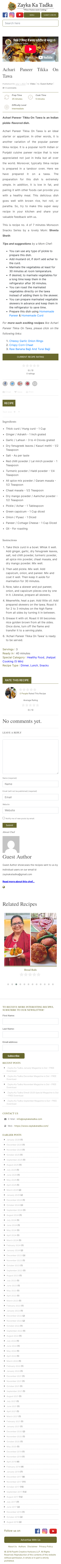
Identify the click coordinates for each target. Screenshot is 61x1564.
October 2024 (13, 1205)
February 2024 (14, 1245)
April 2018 (11, 1461)
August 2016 (12, 1522)
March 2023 (12, 1300)
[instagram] (11, 14)
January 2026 (13, 1139)
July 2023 (11, 1280)
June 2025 (12, 1175)
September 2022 (14, 1331)
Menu (32, 15)
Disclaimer (32, 1546)
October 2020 (13, 1441)
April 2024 (11, 1235)
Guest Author (46, 84)
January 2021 (13, 1426)
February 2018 (13, 1466)
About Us (12, 1546)
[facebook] (5, 14)
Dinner (25, 665)
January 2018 (13, 1471)
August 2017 (12, 1497)
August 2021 (12, 1396)
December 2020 (14, 1431)
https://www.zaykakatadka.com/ (31, 1125)
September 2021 (14, 1391)
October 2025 (13, 1155)
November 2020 (14, 1436)
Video (32, 84)
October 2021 (13, 1386)
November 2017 (14, 1481)
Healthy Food (35, 657)
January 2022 (13, 1371)
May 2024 (11, 1230)
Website (6, 804)
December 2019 (14, 1451)
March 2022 (12, 1361)
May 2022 (11, 1351)
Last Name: (8, 1028)
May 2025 (11, 1180)
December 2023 (14, 1255)
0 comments (10, 88)
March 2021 (12, 1416)
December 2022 (14, 1315)
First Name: (9, 1015)
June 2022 (12, 1346)
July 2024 (11, 1220)
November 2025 (14, 1149)
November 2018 (14, 1456)
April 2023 (11, 1295)
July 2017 (11, 1502)
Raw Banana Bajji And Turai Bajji (29, 349)
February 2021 (13, 1421)
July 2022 (11, 1341)
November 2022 (14, 1321)
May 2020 (11, 1446)
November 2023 (14, 1260)
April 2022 (11, 1356)
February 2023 (14, 1305)
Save (19, 392)
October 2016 (13, 1517)
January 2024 (13, 1250)
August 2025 (13, 1165)
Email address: (10, 1042)
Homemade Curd (32, 315)
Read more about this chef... (19, 881)
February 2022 (14, 1366)
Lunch (34, 665)
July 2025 (11, 1170)
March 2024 (12, 1240)
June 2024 (12, 1225)
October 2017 (13, 1487)
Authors (22, 1546)
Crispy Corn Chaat (21, 345)
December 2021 (14, 1376)
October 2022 (13, 1326)
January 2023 (13, 1310)
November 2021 (14, 1381)
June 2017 (12, 1507)
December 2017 (14, 1476)
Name (10, 778)
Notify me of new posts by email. (20, 818)
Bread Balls (30, 969)
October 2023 (13, 1265)
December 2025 (14, 1144)
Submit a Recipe (50, 15)
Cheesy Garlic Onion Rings (26, 341)
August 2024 (13, 1215)
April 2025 (11, 1185)
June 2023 (12, 1285)
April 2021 (11, 1411)
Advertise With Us (30, 1539)
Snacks (44, 665)
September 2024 (15, 1210)
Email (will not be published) (20, 791)
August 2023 (13, 1275)
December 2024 (14, 1200)
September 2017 (14, 1492)
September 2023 (15, 1270)
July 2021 (11, 1401)
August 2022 (13, 1336)
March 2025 (12, 1190)
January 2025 (13, 1195)
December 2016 (14, 1512)
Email (8, 392)
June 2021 (12, 1406)
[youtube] (19, 14)
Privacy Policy (46, 1546)
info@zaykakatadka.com (29, 1119)
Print (31, 392)
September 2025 (14, 1160)
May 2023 (11, 1290)
